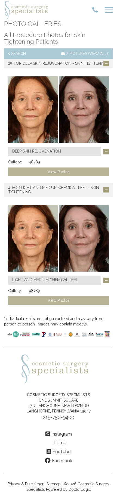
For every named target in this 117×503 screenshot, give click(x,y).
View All (98, 53)
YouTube (61, 451)
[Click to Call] (95, 10)
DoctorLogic (80, 489)
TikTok (59, 442)
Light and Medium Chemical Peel (54, 187)
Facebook (62, 460)
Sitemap (54, 484)
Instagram (61, 434)
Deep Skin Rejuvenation (47, 63)
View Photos (59, 172)
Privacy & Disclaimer (26, 484)
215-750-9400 (58, 417)
